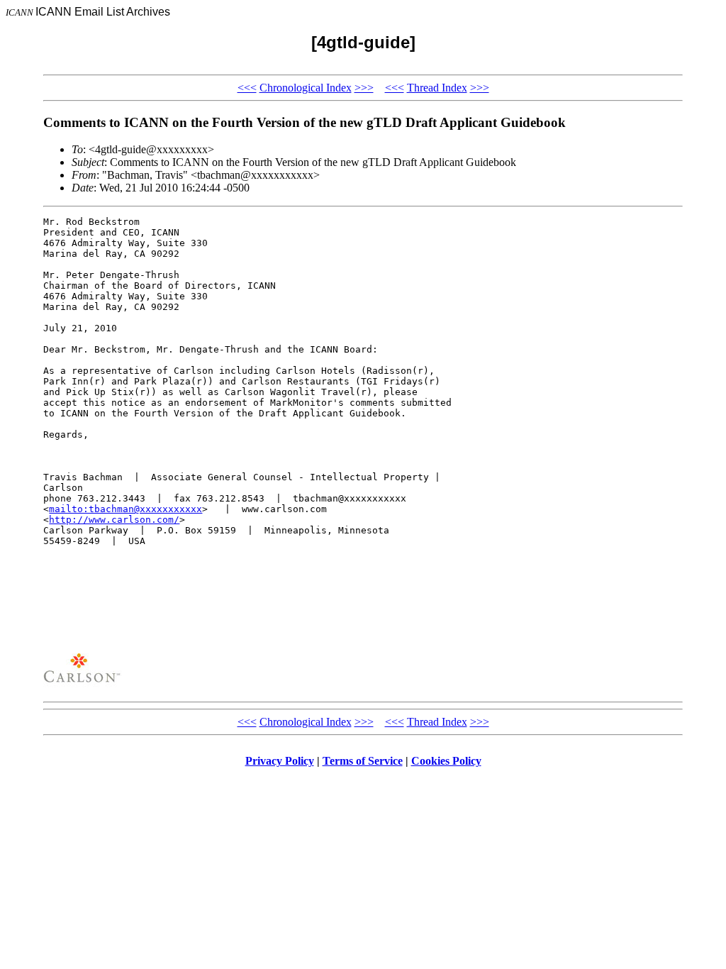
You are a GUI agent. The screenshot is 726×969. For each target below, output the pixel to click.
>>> (364, 88)
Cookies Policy (446, 761)
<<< (247, 88)
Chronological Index (305, 88)
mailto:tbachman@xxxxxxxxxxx (125, 509)
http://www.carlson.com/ (114, 519)
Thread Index (437, 88)
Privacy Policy (279, 761)
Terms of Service (363, 761)
